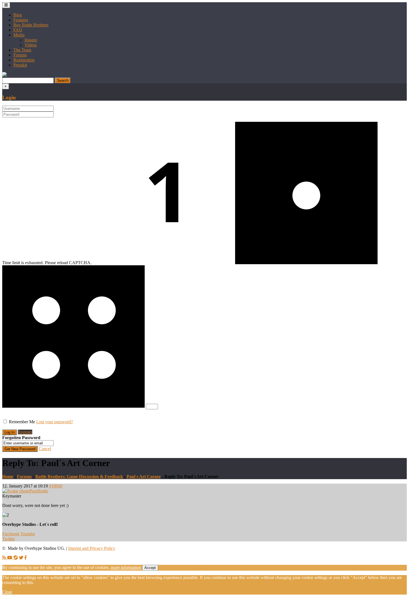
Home (7, 476)
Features (20, 20)
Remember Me (22, 421)
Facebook (10, 533)
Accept (150, 568)
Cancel (45, 448)
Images (30, 40)
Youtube (27, 533)
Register (25, 432)
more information (126, 567)
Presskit (20, 65)
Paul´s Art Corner (144, 476)
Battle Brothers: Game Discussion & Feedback (79, 476)
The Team (22, 50)
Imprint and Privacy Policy (91, 548)
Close (7, 592)
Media (18, 35)
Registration (24, 60)
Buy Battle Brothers (30, 25)
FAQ (17, 30)
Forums (20, 55)
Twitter (8, 538)
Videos (30, 45)
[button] (4, 75)
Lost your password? (54, 421)
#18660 (55, 486)
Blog (17, 15)
